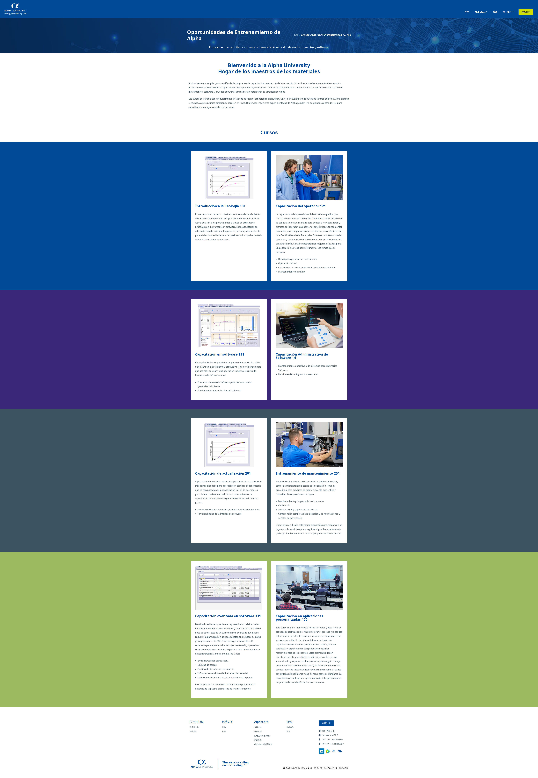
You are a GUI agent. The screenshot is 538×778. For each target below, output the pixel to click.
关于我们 (507, 12)
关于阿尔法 (197, 722)
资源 (495, 12)
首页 (296, 35)
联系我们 (526, 12)
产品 (467, 12)
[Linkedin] (321, 751)
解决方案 (227, 722)
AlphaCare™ (481, 12)
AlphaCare (261, 722)
